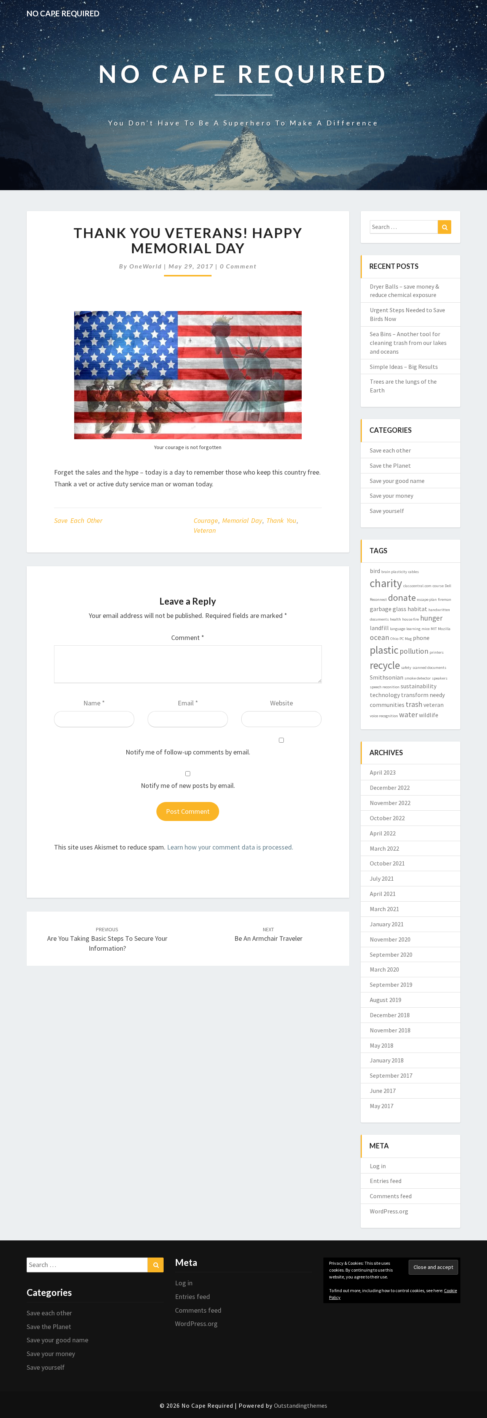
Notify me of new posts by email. (188, 785)
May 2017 (381, 1106)
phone (421, 638)
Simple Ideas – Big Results (404, 366)
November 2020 (390, 939)
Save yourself (387, 510)
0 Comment (238, 266)
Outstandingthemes (300, 1405)
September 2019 (391, 984)
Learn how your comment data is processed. (230, 847)
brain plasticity (394, 571)
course (438, 585)
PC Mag (405, 638)
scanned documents (429, 667)
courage (206, 520)
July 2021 (382, 878)
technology (385, 695)
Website (281, 703)
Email (188, 703)
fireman (444, 599)
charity (386, 583)
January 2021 (387, 924)
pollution (413, 651)
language (397, 628)
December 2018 (390, 1015)
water (408, 714)
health (395, 619)
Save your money (391, 495)
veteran (205, 530)
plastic (384, 650)
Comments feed (391, 1196)
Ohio (394, 638)
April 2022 (383, 833)
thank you (281, 520)
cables (413, 571)
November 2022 (390, 803)
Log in (378, 1166)
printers (437, 652)
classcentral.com (417, 585)
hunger (431, 617)
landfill (379, 628)
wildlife (428, 715)
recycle (385, 665)
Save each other (78, 520)
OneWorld (145, 266)
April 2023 (383, 772)
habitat (417, 609)
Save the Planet (390, 465)
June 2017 (383, 1090)
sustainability (418, 686)
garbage (381, 609)
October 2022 (387, 818)
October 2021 (387, 863)
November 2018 (390, 1030)
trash (414, 704)
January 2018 (387, 1060)
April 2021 (383, 893)
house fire (410, 619)
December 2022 (390, 787)
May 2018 (381, 1045)
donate (402, 597)
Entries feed (385, 1181)
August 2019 (385, 1000)
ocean (379, 637)
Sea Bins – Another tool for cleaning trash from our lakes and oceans (408, 342)
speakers (439, 678)
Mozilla (444, 628)
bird (375, 571)
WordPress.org (389, 1211)
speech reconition (384, 686)
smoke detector (417, 678)
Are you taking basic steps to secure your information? (107, 939)
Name (94, 703)
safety (406, 667)
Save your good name (397, 480)
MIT (434, 628)
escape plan (427, 599)
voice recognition (384, 715)
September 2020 (391, 954)
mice (426, 628)
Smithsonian (386, 677)
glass (399, 609)
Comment (187, 637)
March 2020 (384, 969)
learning (413, 628)
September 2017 (391, 1075)
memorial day (242, 520)
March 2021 (384, 909)
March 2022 (384, 848)
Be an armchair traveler (268, 934)
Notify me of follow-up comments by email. (188, 752)
